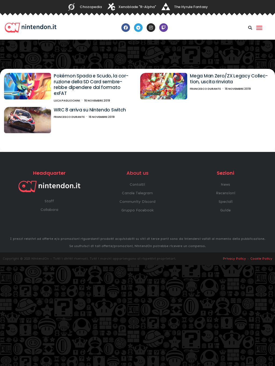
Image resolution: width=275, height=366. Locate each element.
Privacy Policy (234, 258)
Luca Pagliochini (67, 101)
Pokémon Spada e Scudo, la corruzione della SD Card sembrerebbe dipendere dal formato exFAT (91, 84)
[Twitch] (163, 27)
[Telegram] (138, 27)
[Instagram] (151, 27)
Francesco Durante (205, 89)
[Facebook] (125, 27)
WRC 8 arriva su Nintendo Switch (90, 110)
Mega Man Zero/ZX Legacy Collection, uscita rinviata (229, 79)
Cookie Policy (261, 258)
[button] (250, 28)
